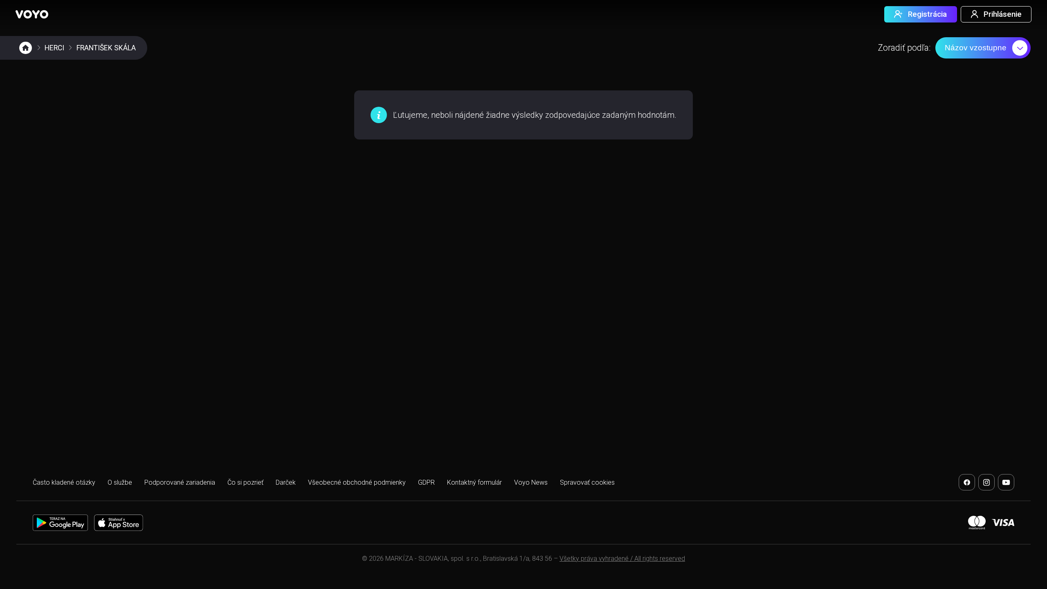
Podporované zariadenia (179, 482)
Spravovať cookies (587, 482)
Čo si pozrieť (245, 482)
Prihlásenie (1003, 14)
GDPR (426, 482)
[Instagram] (986, 482)
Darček (286, 482)
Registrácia (927, 14)
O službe (120, 482)
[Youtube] (1006, 482)
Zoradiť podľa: (904, 48)
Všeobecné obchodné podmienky (357, 482)
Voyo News (531, 482)
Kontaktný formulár (474, 482)
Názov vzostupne (976, 47)
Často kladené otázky (64, 482)
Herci (54, 48)
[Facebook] (967, 482)
